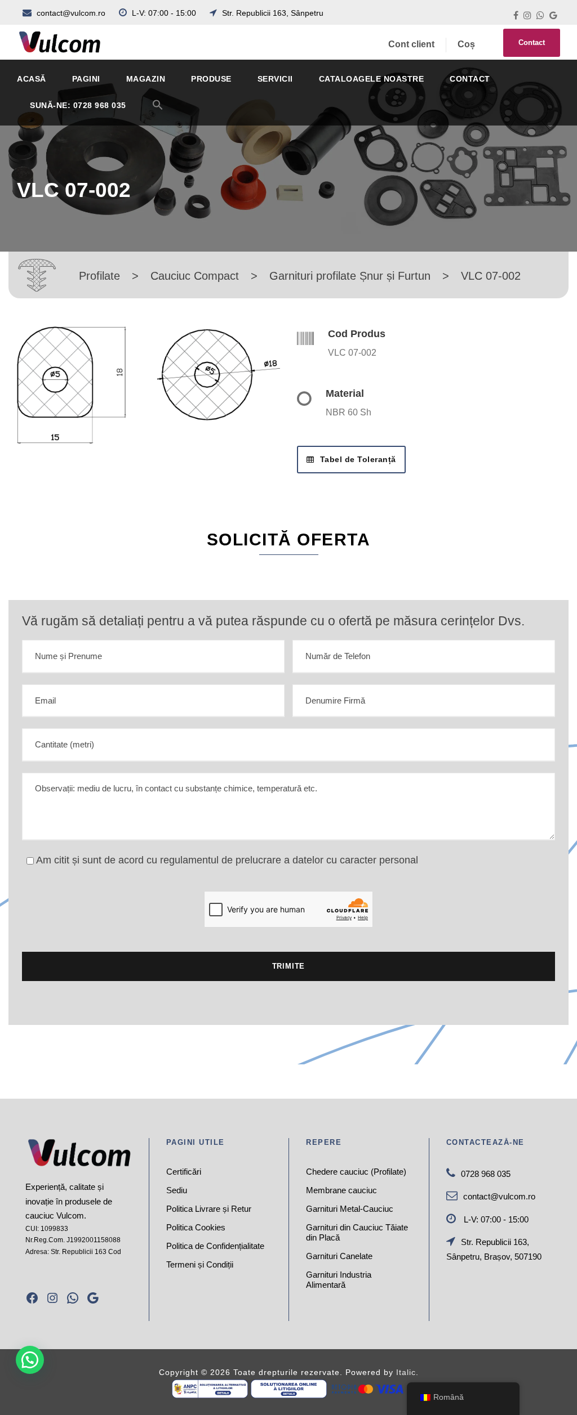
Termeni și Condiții (199, 1264)
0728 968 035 (486, 1174)
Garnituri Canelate (339, 1256)
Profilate (99, 276)
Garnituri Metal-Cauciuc (349, 1209)
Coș (466, 44)
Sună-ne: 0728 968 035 (78, 105)
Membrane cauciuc (341, 1190)
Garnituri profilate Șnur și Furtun (349, 276)
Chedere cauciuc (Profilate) (356, 1171)
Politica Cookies (195, 1227)
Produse (211, 78)
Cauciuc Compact (194, 276)
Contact (531, 42)
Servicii (275, 78)
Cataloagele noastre (371, 78)
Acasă (31, 78)
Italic (406, 1372)
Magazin (146, 78)
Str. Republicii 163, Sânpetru (271, 12)
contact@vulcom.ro (71, 12)
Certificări (183, 1171)
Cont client (411, 44)
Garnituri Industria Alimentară (338, 1279)
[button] (157, 111)
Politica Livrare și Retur (208, 1209)
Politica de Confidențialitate (215, 1246)
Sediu (176, 1190)
